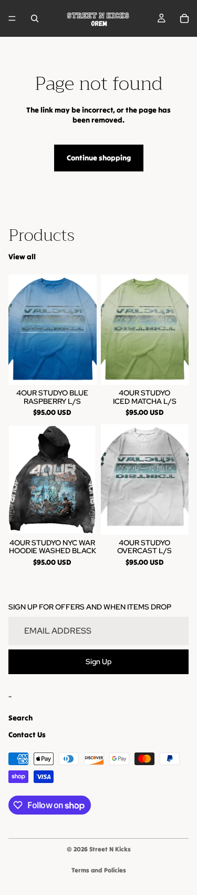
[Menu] (12, 18)
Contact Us (27, 734)
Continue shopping (99, 157)
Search (20, 718)
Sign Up (99, 661)
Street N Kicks (110, 849)
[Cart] (184, 18)
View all (22, 256)
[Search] (34, 18)
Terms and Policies (98, 870)
